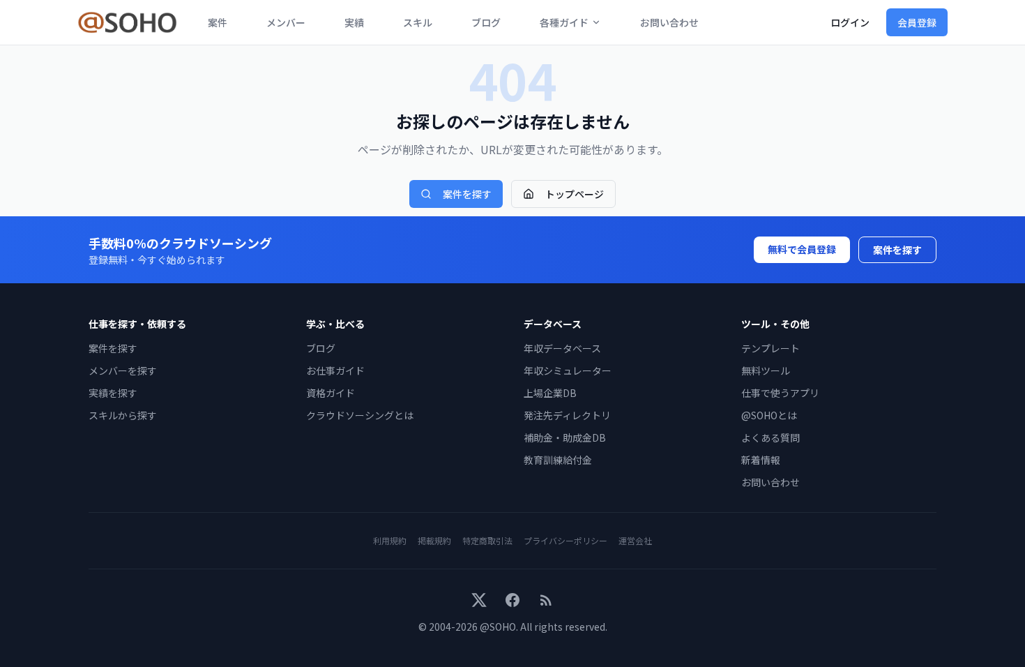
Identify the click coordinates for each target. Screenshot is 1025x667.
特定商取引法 (487, 540)
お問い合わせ (669, 22)
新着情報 (760, 460)
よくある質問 (770, 437)
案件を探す (467, 194)
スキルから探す (123, 415)
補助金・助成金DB (565, 437)
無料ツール (765, 370)
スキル (417, 22)
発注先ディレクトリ (567, 415)
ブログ (486, 22)
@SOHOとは (769, 415)
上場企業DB (550, 393)
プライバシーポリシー (565, 540)
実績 (354, 22)
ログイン (850, 22)
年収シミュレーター (568, 370)
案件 (217, 22)
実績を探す (113, 393)
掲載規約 (434, 540)
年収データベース (562, 348)
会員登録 (916, 22)
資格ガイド (330, 393)
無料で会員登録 (802, 249)
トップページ (574, 194)
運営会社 (635, 540)
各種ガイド (564, 22)
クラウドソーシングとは (359, 415)
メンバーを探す (123, 370)
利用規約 (390, 540)
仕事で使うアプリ (780, 393)
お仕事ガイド (335, 370)
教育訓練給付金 (558, 460)
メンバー (285, 22)
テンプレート (770, 348)
